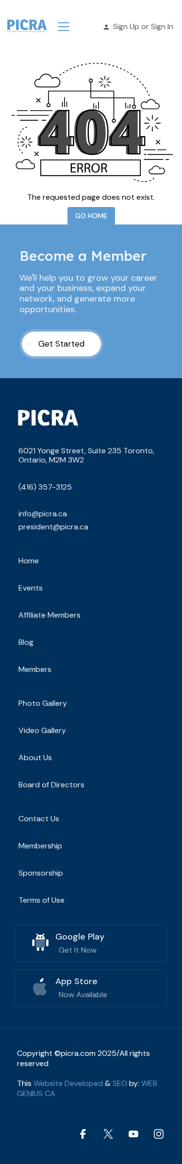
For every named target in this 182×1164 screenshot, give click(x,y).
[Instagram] (158, 1133)
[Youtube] (133, 1133)
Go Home (91, 215)
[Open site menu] (63, 26)
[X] (108, 1133)
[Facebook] (83, 1133)
